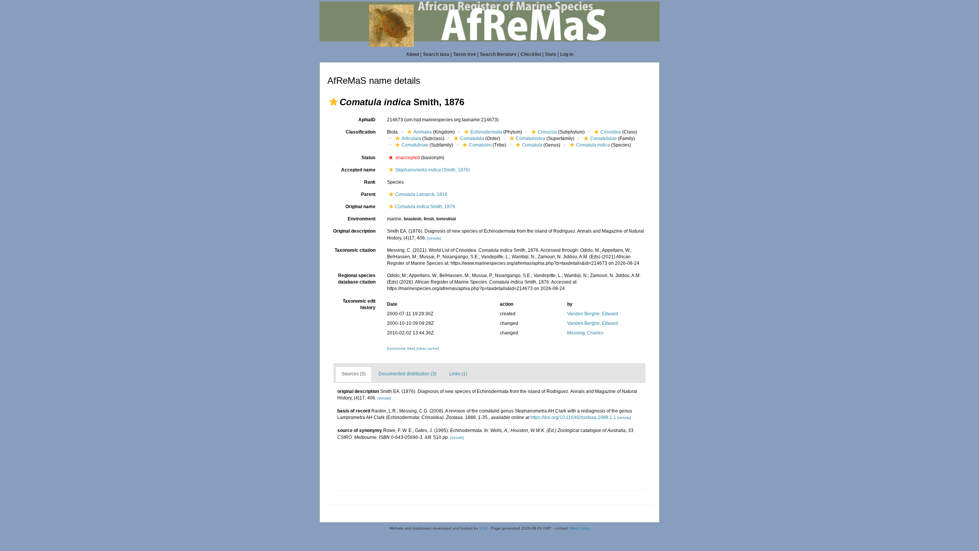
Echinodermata (486, 132)
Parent (368, 194)
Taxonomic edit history (359, 304)
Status (368, 157)
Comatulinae (415, 145)
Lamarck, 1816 (421, 194)
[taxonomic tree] (401, 348)
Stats (550, 54)
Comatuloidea (530, 138)
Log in (566, 54)
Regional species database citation (357, 279)
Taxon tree (464, 54)
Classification (361, 132)
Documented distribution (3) (407, 374)
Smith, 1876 (425, 206)
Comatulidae (603, 138)
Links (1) (458, 374)
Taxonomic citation (355, 250)
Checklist (530, 54)
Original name (360, 206)
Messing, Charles (585, 333)
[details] (434, 238)
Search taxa (436, 54)
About (412, 54)
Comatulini (480, 145)
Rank (370, 182)
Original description (354, 231)
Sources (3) (354, 374)
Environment (362, 219)
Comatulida (472, 138)
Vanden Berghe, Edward (592, 313)
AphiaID (367, 119)
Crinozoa (547, 132)
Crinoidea (610, 132)
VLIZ (483, 528)
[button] (333, 101)
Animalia (422, 132)
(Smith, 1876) (432, 170)
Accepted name (358, 170)
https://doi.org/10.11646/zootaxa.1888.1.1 (573, 417)
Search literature (498, 54)
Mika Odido (580, 528)
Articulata (411, 138)
